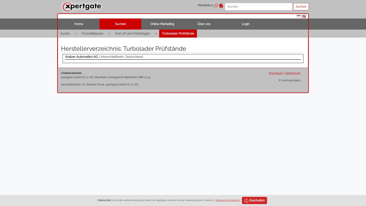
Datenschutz (293, 73)
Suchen (120, 24)
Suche (65, 33)
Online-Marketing (162, 24)
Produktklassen (92, 33)
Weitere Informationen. (228, 200)
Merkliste (205, 5)
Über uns (203, 24)
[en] (304, 16)
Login (246, 24)
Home (78, 24)
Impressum (276, 73)
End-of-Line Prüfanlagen (132, 33)
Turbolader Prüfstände (178, 33)
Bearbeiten (257, 200)
